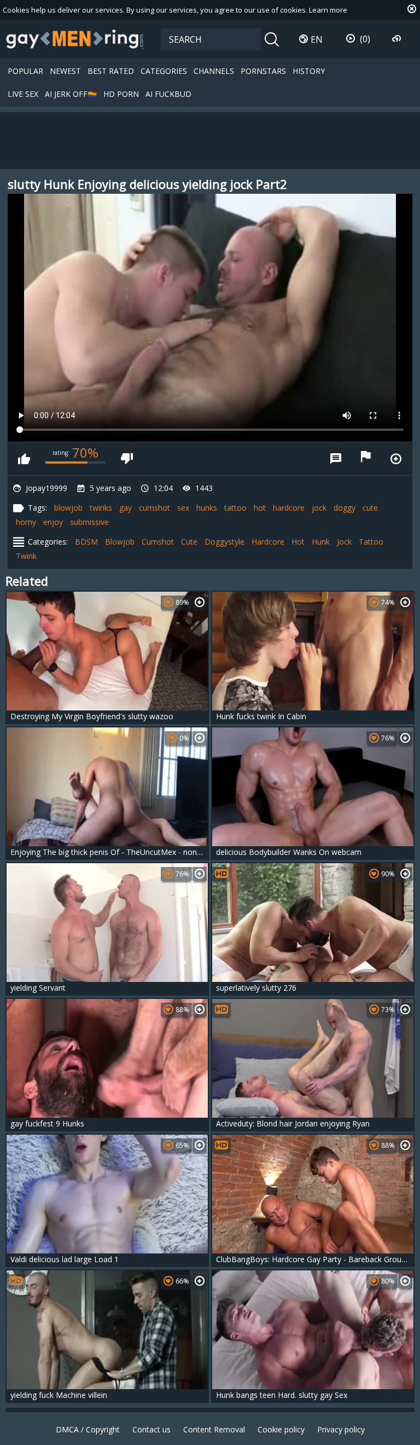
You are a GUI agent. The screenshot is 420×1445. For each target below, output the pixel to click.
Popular (25, 71)
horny (26, 522)
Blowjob (120, 541)
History (309, 71)
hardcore (289, 507)
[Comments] (336, 458)
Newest (65, 71)
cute (370, 507)
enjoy (53, 522)
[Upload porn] (398, 39)
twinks (101, 507)
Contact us (151, 1429)
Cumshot (158, 541)
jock (319, 507)
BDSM (86, 541)
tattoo (235, 507)
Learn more (328, 10)
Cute (189, 541)
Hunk (321, 541)
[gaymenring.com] (74, 39)
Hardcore (268, 541)
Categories (164, 71)
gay (125, 507)
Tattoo (371, 541)
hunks (206, 507)
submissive (89, 522)
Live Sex (23, 94)
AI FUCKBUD (168, 94)
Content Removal (214, 1429)
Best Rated (111, 71)
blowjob (68, 507)
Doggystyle (224, 541)
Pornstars (263, 71)
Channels (214, 71)
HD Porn (121, 94)
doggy (344, 507)
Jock (344, 541)
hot (260, 507)
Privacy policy (341, 1429)
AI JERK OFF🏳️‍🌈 (71, 94)
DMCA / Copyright (88, 1429)
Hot (298, 541)
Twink (26, 556)
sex (183, 507)
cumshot (154, 507)
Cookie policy (281, 1429)
